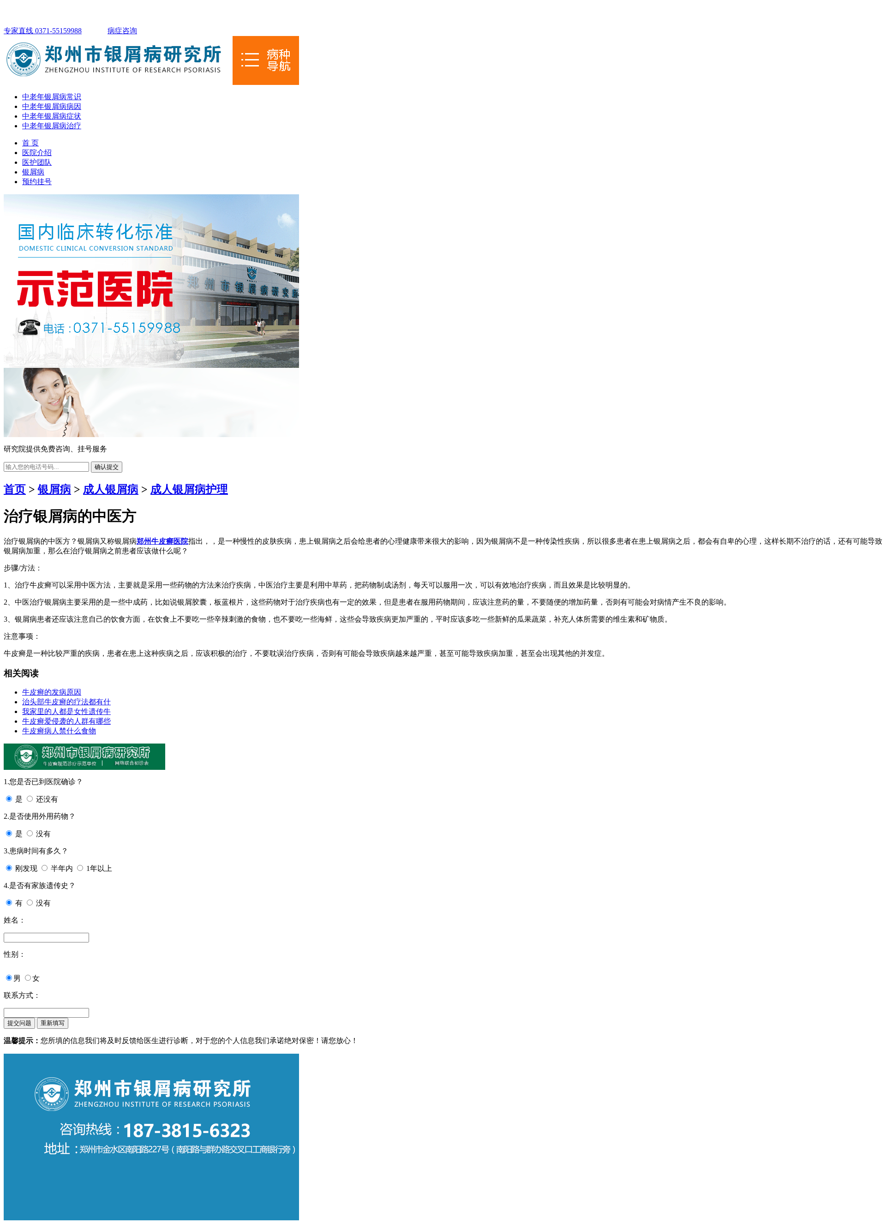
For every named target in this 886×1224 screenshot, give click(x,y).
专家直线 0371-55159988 (43, 31)
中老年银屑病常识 (51, 97)
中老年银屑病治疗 (51, 126)
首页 (15, 489)
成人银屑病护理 (189, 489)
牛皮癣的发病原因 (51, 692)
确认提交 (107, 466)
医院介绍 (37, 152)
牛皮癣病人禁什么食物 (59, 731)
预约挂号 (37, 182)
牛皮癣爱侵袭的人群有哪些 (66, 721)
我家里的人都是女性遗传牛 (66, 711)
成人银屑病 (110, 489)
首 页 (30, 143)
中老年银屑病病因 (51, 106)
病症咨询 (122, 31)
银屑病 (33, 172)
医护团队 (37, 162)
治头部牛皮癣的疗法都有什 (66, 702)
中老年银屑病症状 (51, 116)
